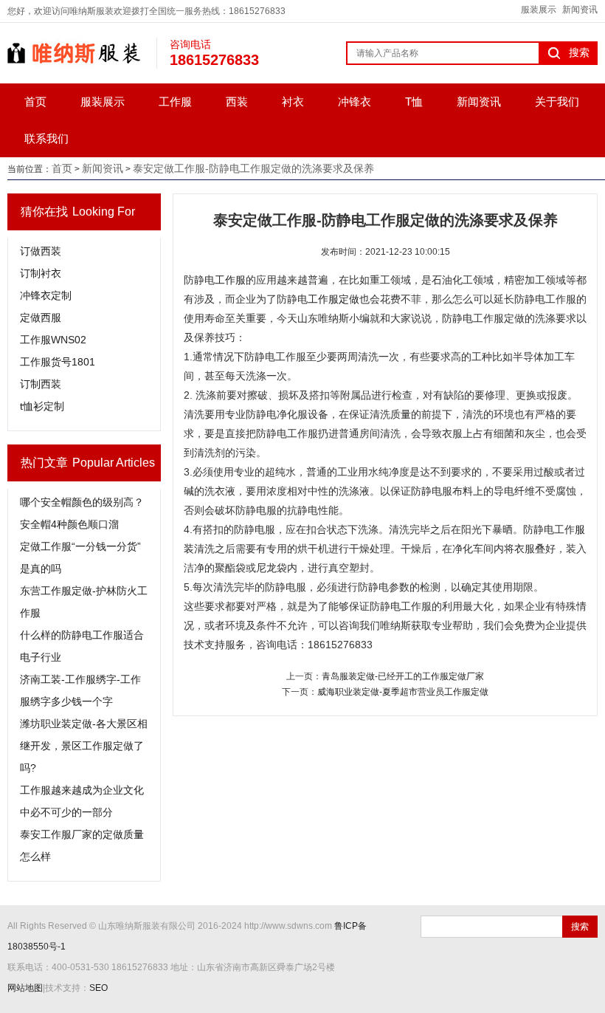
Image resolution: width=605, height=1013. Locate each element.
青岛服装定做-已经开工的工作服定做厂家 (403, 676)
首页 (35, 101)
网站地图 (25, 988)
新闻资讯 (580, 10)
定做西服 (40, 317)
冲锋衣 (354, 101)
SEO (98, 988)
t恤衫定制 (42, 406)
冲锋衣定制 (46, 295)
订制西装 (40, 384)
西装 (237, 101)
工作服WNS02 (53, 340)
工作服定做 (333, 299)
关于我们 (557, 101)
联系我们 (46, 138)
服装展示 (538, 10)
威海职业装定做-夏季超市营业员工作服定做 (402, 692)
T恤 (414, 101)
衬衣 (293, 101)
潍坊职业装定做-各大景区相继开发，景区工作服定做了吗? (84, 746)
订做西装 (40, 251)
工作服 (175, 101)
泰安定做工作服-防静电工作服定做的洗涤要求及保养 (253, 168)
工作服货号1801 (57, 362)
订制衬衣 (40, 273)
